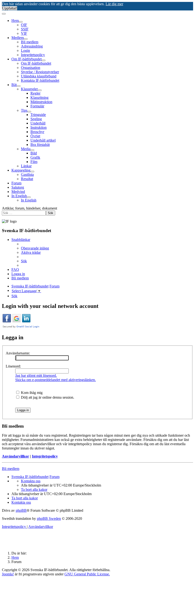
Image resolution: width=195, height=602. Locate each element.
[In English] (29, 197)
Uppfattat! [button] (9, 8)
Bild (33, 153)
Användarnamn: (18, 353)
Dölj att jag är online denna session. (47, 397)
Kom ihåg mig (31, 393)
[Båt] (18, 86)
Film (33, 162)
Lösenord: (13, 366)
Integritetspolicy (33, 55)
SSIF (25, 29)
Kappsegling (20, 170)
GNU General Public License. (87, 574)
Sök (50, 213)
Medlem (17, 38)
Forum (16, 183)
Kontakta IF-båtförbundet (40, 80)
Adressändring (32, 46)
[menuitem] (35, 248)
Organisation (30, 68)
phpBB (21, 510)
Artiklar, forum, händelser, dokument (29, 208)
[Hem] (21, 22)
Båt (14, 85)
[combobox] (24, 212)
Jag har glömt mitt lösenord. (36, 375)
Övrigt (35, 136)
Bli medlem (29, 42)
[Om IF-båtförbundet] (43, 60)
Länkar (26, 166)
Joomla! (8, 574)
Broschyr (37, 132)
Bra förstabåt (40, 145)
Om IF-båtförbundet (26, 59)
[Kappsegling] (32, 171)
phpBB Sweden (49, 518)
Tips (24, 110)
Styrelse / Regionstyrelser (40, 72)
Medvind (18, 192)
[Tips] (29, 111)
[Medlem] (26, 39)
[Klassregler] (40, 90)
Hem (15, 21)
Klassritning (39, 98)
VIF (24, 33)
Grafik (35, 157)
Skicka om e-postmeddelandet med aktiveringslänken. (55, 380)
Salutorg (17, 187)
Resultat (27, 179)
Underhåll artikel (43, 140)
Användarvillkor (15, 456)
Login (25, 50)
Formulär (37, 106)
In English (19, 196)
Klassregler (29, 89)
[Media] (32, 150)
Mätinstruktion (41, 102)
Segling (36, 119)
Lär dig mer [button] (114, 4)
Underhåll (37, 123)
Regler (35, 93)
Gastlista (27, 174)
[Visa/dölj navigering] (4, 13)
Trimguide (38, 115)
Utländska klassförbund (38, 76)
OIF (24, 25)
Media (25, 149)
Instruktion (38, 127)
